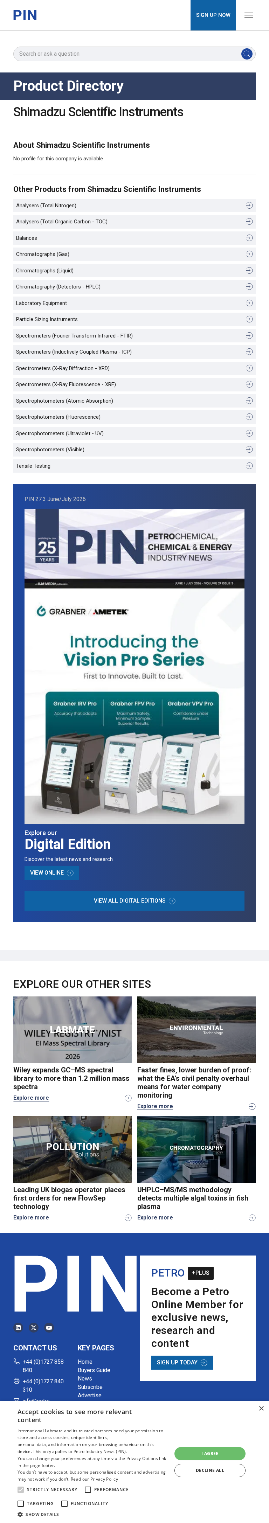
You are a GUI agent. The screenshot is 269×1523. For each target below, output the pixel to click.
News (85, 1378)
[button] (21, 1490)
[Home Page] (24, 15)
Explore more (31, 1097)
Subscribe (90, 1387)
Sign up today (177, 1362)
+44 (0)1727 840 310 (43, 1385)
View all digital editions (130, 900)
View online (47, 872)
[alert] (134, 1462)
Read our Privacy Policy (94, 1479)
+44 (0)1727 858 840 (43, 1366)
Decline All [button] (210, 1470)
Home (85, 1361)
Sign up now (213, 15)
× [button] (261, 1408)
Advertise (90, 1395)
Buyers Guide (94, 1370)
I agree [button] (210, 1453)
